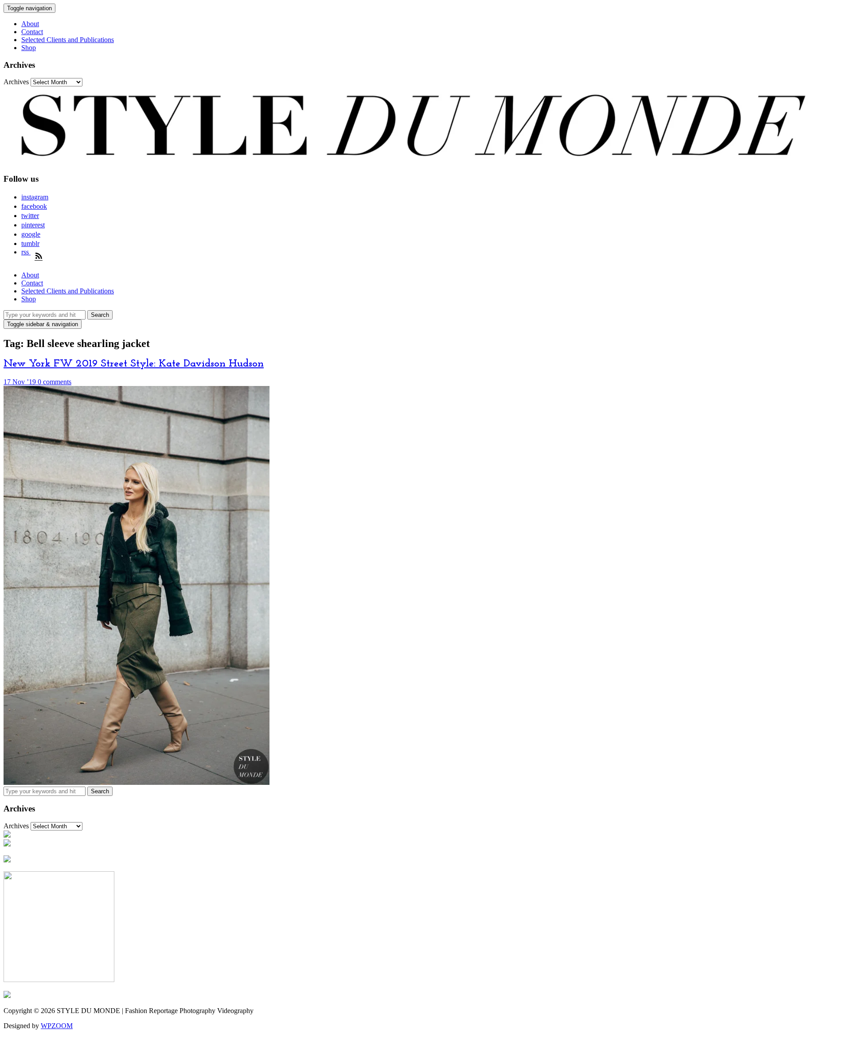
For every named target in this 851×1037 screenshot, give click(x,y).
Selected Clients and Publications (67, 39)
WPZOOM (57, 1025)
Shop (28, 47)
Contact (32, 31)
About (30, 23)
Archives (16, 82)
